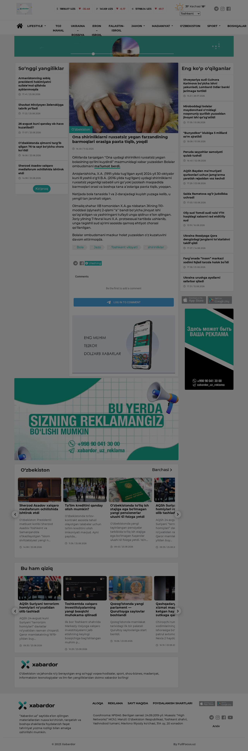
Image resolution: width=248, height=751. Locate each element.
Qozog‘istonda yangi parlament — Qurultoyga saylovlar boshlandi (82, 609)
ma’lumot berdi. (107, 166)
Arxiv (216, 726)
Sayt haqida (138, 703)
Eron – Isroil (97, 30)
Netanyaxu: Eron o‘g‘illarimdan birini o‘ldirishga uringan (172, 509)
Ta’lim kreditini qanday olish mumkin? (38, 507)
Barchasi (161, 469)
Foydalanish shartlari (172, 703)
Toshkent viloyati (124, 247)
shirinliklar (156, 247)
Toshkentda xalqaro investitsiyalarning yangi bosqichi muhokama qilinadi (35, 609)
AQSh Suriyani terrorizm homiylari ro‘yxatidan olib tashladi (130, 509)
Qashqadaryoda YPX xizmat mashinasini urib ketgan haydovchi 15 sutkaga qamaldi (130, 609)
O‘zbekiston (190, 26)
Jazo (97, 247)
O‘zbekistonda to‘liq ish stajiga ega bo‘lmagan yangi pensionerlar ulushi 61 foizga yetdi (84, 511)
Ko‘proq (41, 189)
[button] (36, 26)
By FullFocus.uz (184, 744)
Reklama (115, 703)
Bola (80, 247)
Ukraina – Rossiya (78, 30)
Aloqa (97, 703)
